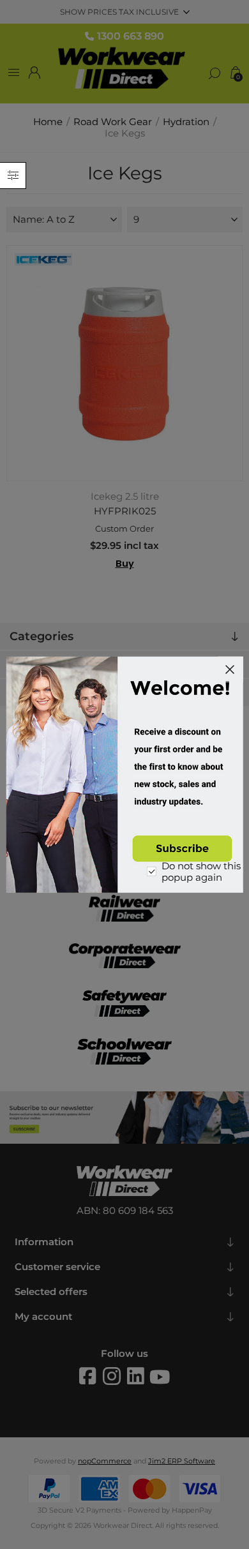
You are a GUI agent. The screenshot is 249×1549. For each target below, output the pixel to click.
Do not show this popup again (201, 871)
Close (230, 669)
